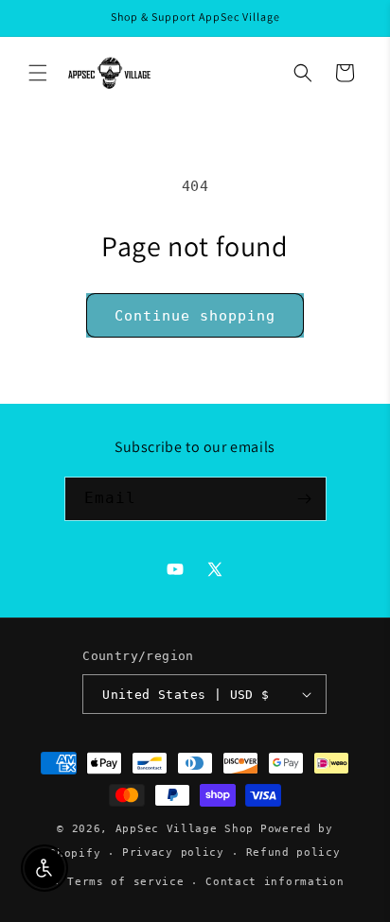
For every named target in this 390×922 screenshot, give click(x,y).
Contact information (274, 882)
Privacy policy (173, 852)
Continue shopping (195, 315)
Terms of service (125, 882)
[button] (38, 73)
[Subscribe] (305, 499)
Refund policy (293, 852)
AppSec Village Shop (184, 829)
